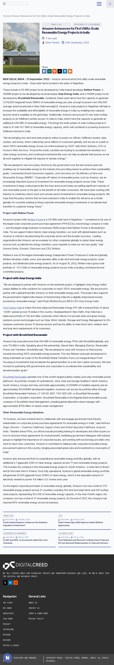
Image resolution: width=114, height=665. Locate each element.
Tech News (8, 619)
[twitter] (5, 582)
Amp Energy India (12, 307)
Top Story (8, 603)
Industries (8, 613)
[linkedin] (10, 582)
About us (33, 603)
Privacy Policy (36, 619)
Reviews (7, 640)
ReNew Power (35, 219)
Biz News (7, 608)
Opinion (7, 635)
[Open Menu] (99, 3)
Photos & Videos (11, 645)
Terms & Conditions (38, 613)
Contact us (34, 608)
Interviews (8, 629)
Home (6, 16)
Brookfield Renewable (15, 376)
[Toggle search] (110, 4)
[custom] (15, 582)
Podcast (7, 624)
